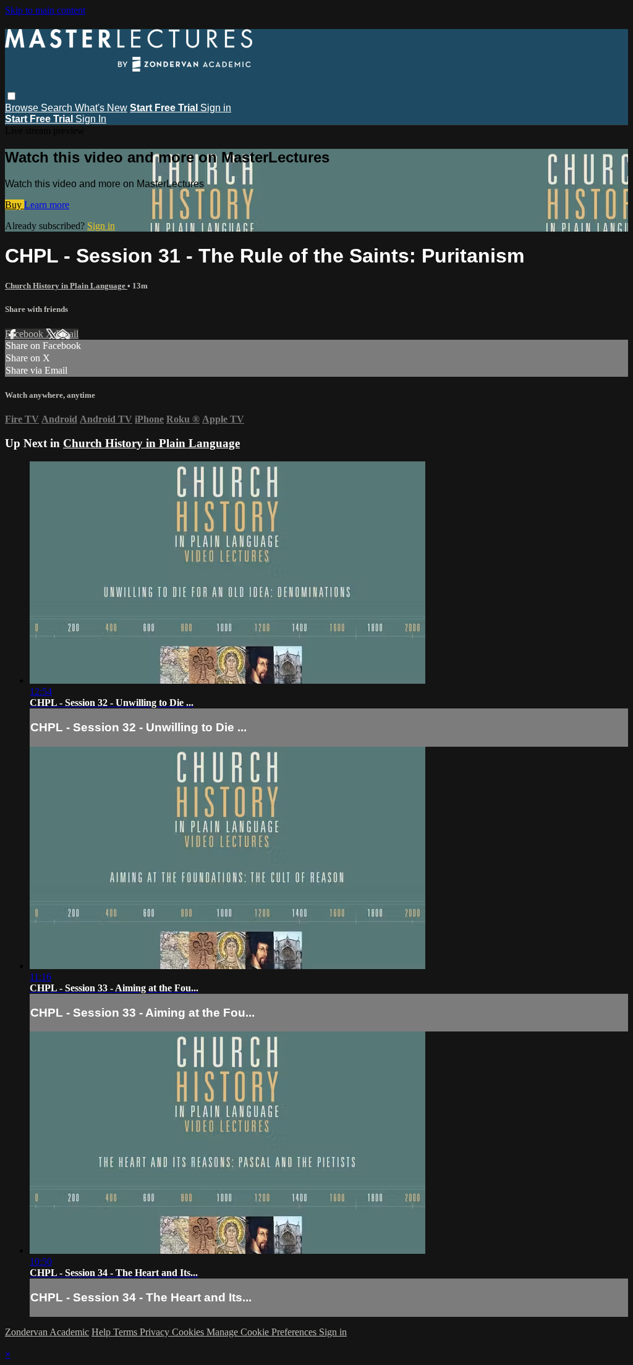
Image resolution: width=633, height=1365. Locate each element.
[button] (11, 96)
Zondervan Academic (47, 1332)
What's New (101, 108)
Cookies (189, 1332)
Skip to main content (45, 10)
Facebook (25, 334)
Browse (23, 108)
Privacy (156, 1332)
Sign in (215, 108)
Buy (14, 205)
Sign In (90, 119)
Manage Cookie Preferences (262, 1332)
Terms (126, 1332)
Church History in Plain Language (66, 285)
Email (67, 334)
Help (102, 1332)
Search (58, 108)
